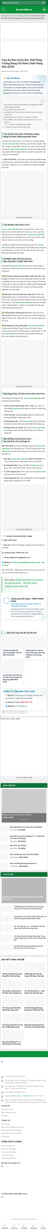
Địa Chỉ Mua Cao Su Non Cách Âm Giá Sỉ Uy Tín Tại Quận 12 (23, 121)
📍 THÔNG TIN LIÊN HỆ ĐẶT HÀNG (19, 124)
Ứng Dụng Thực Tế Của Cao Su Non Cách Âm (21, 117)
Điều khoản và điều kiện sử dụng (12, 1127)
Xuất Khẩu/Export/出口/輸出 (11, 1133)
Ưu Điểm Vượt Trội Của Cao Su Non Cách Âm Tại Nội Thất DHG (23, 113)
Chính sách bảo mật (8, 1146)
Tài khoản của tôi (7, 1109)
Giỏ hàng (4, 1115)
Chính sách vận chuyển (9, 1149)
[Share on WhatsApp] (3, 712)
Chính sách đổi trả (7, 1155)
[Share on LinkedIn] (22, 712)
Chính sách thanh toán (9, 1158)
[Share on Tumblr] (26, 712)
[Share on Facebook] (7, 712)
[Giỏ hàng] (44, 9)
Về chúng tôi (5, 1124)
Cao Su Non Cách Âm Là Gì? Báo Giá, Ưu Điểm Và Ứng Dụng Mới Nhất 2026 (12, 678)
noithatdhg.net (21, 706)
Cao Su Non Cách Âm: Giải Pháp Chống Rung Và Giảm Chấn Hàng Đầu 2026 (23, 106)
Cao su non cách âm (19, 459)
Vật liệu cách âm (23, 16)
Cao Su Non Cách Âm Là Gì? (15, 110)
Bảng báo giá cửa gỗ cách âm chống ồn (17, 815)
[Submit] (43, 3)
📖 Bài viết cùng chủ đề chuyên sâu (17, 127)
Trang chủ (5, 16)
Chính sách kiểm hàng (8, 1152)
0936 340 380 (16, 1096)
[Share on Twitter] (11, 712)
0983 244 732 (27, 1096)
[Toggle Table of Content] (41, 101)
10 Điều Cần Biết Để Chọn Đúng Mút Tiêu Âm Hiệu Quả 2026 (12, 652)
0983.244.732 (26, 702)
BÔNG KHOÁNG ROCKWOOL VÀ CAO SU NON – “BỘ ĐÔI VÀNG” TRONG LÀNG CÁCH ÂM (24, 583)
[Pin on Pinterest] (18, 712)
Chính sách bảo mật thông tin (11, 1130)
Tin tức (13, 16)
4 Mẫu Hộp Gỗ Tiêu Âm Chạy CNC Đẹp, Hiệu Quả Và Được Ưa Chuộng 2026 (35, 653)
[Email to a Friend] (15, 712)
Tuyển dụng (5, 1136)
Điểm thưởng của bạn (8, 1112)
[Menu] (4, 9)
